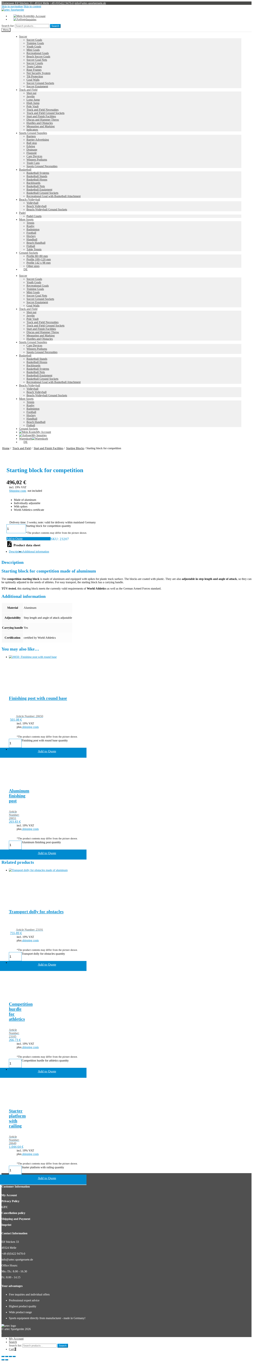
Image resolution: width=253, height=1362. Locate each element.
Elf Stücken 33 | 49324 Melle (32, 3)
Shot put (31, 93)
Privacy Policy (10, 1201)
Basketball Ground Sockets (42, 192)
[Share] (6, 1356)
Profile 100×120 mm (38, 259)
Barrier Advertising (37, 139)
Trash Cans (33, 162)
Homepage (8, 3)
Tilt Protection (34, 76)
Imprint (6, 1224)
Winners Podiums (36, 159)
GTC (4, 1207)
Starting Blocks (75, 448)
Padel (22, 212)
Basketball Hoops (36, 179)
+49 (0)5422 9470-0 (62, 3)
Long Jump (33, 99)
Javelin (30, 96)
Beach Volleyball (36, 206)
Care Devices (34, 156)
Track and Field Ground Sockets (45, 113)
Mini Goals (33, 49)
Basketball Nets (35, 186)
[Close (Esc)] (2, 1356)
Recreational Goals (37, 53)
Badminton (32, 229)
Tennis (30, 222)
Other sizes (32, 266)
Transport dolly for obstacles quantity (43, 953)
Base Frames (33, 69)
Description (15, 551)
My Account (9, 1195)
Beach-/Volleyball (29, 199)
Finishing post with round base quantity (45, 740)
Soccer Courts (34, 63)
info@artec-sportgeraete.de (90, 3)
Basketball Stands (36, 176)
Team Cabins (34, 66)
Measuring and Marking (40, 126)
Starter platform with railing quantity (43, 1167)
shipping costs (30, 726)
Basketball (25, 169)
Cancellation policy (13, 1213)
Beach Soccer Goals (38, 56)
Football (31, 232)
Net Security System (38, 73)
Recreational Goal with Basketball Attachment (53, 196)
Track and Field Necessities (42, 109)
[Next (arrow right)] (6, 1359)
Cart (12, 1349)
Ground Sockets (28, 252)
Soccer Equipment (37, 302)
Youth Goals (33, 46)
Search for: (7, 25)
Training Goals (35, 43)
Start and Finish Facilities (41, 116)
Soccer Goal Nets (36, 59)
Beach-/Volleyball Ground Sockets (46, 209)
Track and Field (28, 89)
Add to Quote (14, 538)
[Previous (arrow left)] (2, 1359)
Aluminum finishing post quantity (41, 842)
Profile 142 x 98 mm (38, 262)
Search (55, 26)
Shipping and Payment (15, 1218)
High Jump (32, 103)
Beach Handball (35, 242)
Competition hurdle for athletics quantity (45, 1060)
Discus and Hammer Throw (42, 119)
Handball (31, 239)
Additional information (35, 551)
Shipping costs (17, 490)
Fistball (30, 246)
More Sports (26, 219)
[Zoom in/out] (14, 1356)
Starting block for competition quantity (48, 525)
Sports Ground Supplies (33, 133)
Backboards (33, 182)
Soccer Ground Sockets (40, 83)
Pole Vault (32, 106)
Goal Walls (32, 79)
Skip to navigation (12, 6)
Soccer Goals (34, 39)
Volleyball (32, 202)
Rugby (30, 226)
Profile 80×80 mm (37, 256)
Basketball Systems (37, 172)
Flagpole (31, 152)
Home (5, 448)
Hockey (31, 236)
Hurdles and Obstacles (39, 123)
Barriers (31, 136)
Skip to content (32, 6)
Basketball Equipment (39, 189)
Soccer (23, 36)
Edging (30, 146)
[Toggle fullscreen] (10, 1356)
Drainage (31, 149)
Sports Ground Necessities (41, 166)
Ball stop (31, 143)
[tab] (15, 551)
